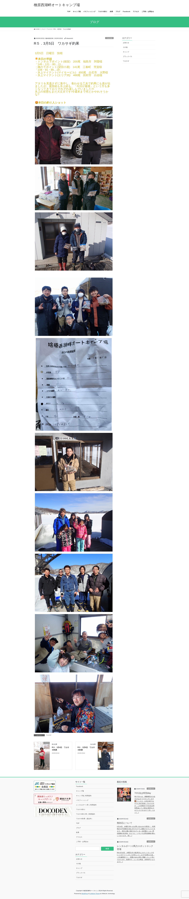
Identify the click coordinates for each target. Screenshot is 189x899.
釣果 (77, 832)
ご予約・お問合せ (82, 841)
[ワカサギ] (42, 756)
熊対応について (124, 823)
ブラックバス (127, 56)
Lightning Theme (95, 893)
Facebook (79, 786)
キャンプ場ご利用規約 (83, 796)
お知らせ (126, 43)
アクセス (79, 837)
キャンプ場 (80, 791)
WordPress (85, 893)
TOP (77, 823)
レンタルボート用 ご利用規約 (86, 805)
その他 (125, 47)
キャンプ (126, 52)
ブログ (78, 828)
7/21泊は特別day (142, 793)
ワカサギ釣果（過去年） (84, 818)
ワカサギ (109, 38)
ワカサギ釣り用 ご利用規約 (85, 814)
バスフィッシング (82, 800)
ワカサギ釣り (80, 809)
